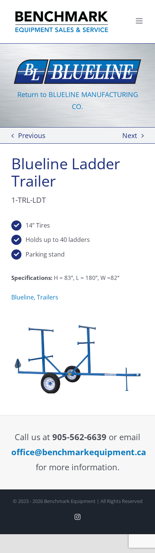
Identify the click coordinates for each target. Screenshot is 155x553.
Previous (32, 135)
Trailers (47, 297)
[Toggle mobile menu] (140, 21)
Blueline (22, 297)
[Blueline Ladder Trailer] (77, 322)
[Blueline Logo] (77, 59)
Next (129, 135)
